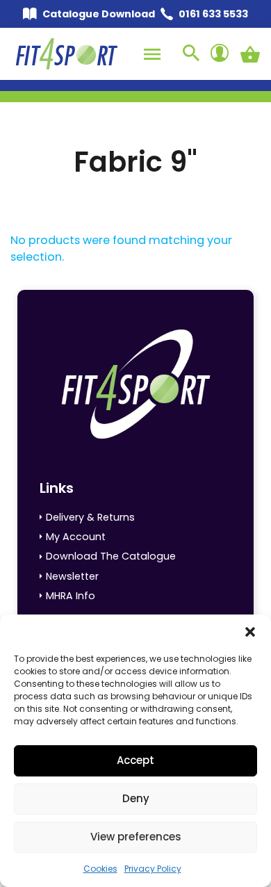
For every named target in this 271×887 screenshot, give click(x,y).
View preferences (135, 836)
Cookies (100, 868)
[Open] (152, 54)
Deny (135, 798)
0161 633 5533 (213, 14)
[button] (250, 632)
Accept (135, 760)
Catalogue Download (98, 14)
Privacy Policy (152, 868)
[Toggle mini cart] (250, 54)
